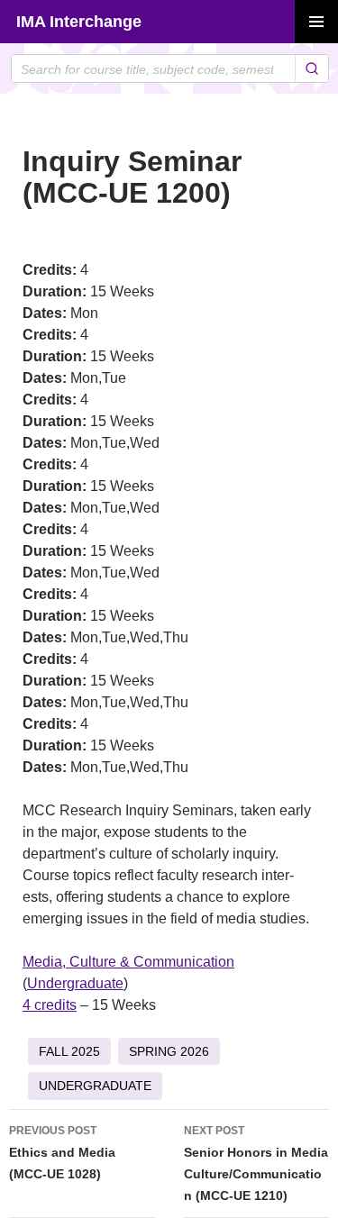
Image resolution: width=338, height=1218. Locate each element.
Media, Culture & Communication (128, 961)
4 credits (50, 1005)
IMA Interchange (79, 22)
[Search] (311, 68)
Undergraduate (75, 983)
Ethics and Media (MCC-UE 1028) (62, 1152)
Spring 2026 (169, 1051)
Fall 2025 (69, 1051)
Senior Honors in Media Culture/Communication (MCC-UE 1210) (256, 1163)
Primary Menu (316, 21)
